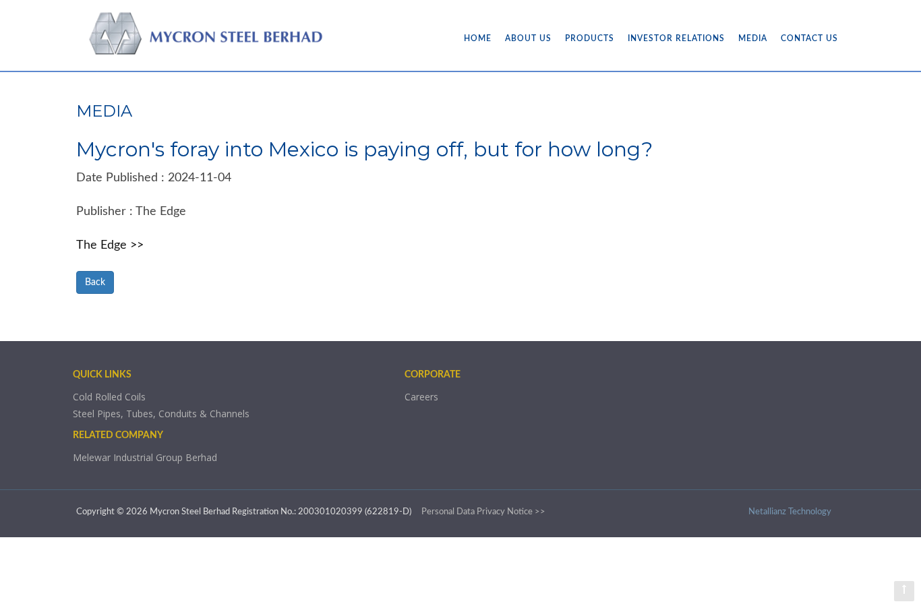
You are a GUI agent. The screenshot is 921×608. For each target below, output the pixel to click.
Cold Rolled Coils (109, 396)
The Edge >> (110, 245)
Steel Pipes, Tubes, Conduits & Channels (161, 413)
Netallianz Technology (789, 512)
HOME (478, 38)
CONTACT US (809, 38)
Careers (421, 396)
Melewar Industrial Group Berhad (145, 457)
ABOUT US (528, 38)
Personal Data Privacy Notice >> (483, 512)
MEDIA (752, 38)
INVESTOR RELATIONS (676, 38)
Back (95, 282)
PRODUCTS (589, 38)
